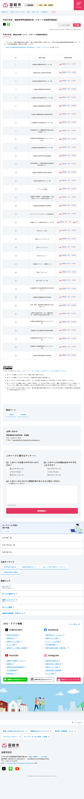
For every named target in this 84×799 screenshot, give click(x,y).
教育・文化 (35, 12)
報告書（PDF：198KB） (69, 255)
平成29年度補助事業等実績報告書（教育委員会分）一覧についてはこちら (27, 47)
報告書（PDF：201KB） (69, 322)
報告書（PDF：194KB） (69, 147)
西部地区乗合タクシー (29, 567)
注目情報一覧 (7, 538)
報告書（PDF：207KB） (69, 114)
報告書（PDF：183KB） (69, 180)
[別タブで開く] (4, 24)
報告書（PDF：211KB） (69, 64)
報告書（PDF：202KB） (69, 72)
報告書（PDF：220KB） (69, 197)
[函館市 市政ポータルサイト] (12, 5)
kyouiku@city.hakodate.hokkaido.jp (26, 440)
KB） (77, 222)
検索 (77, 25)
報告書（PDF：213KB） (69, 288)
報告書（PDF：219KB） (69, 89)
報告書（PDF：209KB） (69, 355)
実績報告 (23, 415)
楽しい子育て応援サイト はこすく (54, 567)
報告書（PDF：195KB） (69, 213)
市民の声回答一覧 (8, 545)
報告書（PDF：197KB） (69, 346)
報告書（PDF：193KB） (69, 247)
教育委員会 (44, 12)
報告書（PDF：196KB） (69, 238)
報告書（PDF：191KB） (69, 97)
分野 (28, 12)
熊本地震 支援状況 (10, 567)
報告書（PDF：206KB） (69, 205)
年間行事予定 (7, 552)
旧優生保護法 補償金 (11, 572)
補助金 (11, 415)
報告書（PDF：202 (65, 222)
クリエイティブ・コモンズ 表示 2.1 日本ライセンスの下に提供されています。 (44, 371)
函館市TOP (5, 12)
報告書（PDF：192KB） (69, 122)
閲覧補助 (30, 5)
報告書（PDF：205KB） (69, 188)
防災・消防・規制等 (46, 5)
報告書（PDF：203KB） (69, 105)
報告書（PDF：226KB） (69, 305)
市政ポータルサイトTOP (17, 12)
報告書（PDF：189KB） (69, 272)
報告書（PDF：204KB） (69, 130)
